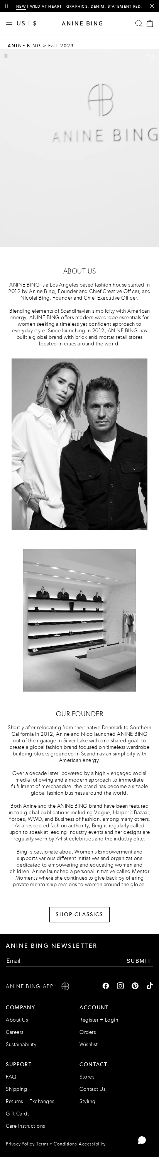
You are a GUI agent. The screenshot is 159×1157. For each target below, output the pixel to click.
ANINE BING (24, 45)
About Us (17, 1020)
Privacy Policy (20, 1144)
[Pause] (6, 56)
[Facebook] (105, 986)
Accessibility (92, 1144)
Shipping (16, 1089)
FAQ (11, 1077)
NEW (21, 6)
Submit (139, 960)
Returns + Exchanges (30, 1101)
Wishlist (89, 1044)
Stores (87, 1077)
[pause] (7, 6)
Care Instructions (25, 1126)
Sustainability (21, 1044)
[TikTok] (149, 986)
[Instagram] (120, 986)
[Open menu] (11, 23)
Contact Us (92, 1089)
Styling (88, 1101)
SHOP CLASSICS (79, 914)
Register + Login (99, 1020)
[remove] (152, 6)
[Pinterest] (135, 986)
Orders (88, 1032)
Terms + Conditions (56, 1144)
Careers (15, 1032)
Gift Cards (17, 1113)
